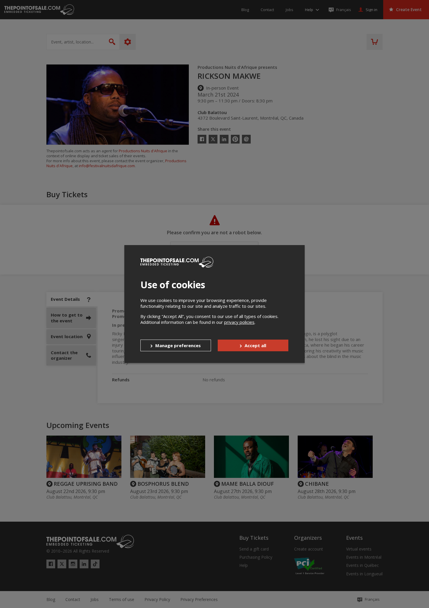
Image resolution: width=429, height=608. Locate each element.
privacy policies (239, 322)
